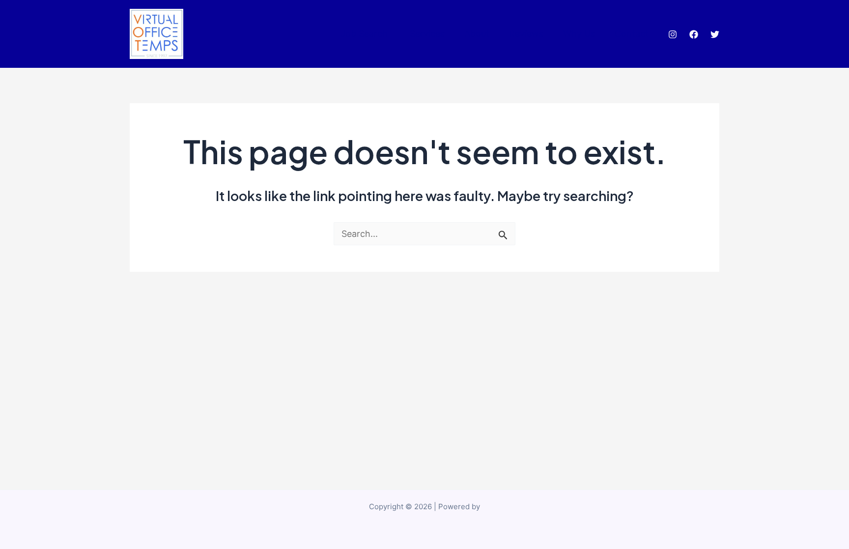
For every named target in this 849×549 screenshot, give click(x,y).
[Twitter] (714, 34)
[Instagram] (672, 34)
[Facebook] (693, 34)
